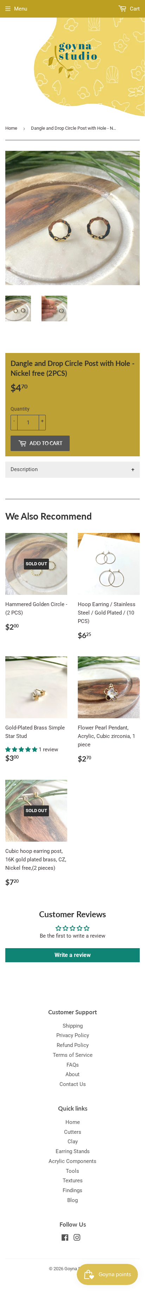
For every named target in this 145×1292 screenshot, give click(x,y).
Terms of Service (73, 1055)
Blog (72, 1200)
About (72, 1074)
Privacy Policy (72, 1035)
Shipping (73, 1026)
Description (24, 469)
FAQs (73, 1065)
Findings (72, 1190)
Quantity (20, 409)
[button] (22, 749)
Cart (134, 9)
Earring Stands (73, 1151)
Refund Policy (73, 1045)
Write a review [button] (73, 955)
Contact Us (72, 1084)
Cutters (72, 1132)
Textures (73, 1180)
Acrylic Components (72, 1161)
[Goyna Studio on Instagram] (77, 1238)
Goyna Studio (77, 1268)
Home (11, 128)
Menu (20, 9)
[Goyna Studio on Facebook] (65, 1238)
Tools (72, 1171)
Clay (73, 1141)
